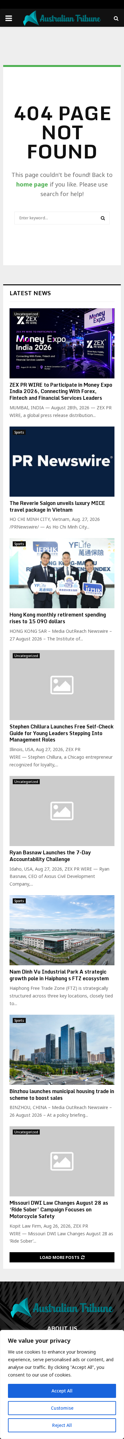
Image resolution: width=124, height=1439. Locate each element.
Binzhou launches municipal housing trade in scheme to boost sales (62, 1094)
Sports (19, 432)
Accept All (62, 1391)
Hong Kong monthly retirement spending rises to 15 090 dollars (58, 617)
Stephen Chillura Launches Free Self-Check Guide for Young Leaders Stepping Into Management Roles (62, 733)
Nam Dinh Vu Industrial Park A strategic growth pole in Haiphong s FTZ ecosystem (59, 975)
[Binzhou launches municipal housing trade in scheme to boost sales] (62, 1050)
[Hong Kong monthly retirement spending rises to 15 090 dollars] (62, 573)
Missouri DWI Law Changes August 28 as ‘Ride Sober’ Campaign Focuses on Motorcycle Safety (59, 1209)
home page (32, 184)
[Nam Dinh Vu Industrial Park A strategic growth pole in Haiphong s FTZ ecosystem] (62, 930)
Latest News (30, 293)
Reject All (62, 1425)
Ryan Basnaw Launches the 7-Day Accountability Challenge (50, 855)
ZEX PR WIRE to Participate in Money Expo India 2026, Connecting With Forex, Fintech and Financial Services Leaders (61, 391)
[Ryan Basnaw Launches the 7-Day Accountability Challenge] (62, 811)
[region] (62, 1384)
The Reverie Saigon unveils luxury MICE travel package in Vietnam (57, 506)
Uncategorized (26, 314)
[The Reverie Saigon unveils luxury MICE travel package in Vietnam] (62, 462)
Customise (62, 1408)
